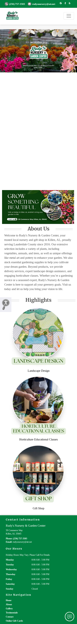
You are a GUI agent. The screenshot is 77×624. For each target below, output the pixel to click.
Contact (9, 616)
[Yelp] (69, 3)
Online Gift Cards (14, 621)
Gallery (9, 608)
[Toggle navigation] (69, 16)
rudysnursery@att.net (43, 4)
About (9, 604)
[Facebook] (65, 3)
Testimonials (12, 612)
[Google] (61, 3)
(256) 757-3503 (17, 4)
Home (8, 600)
